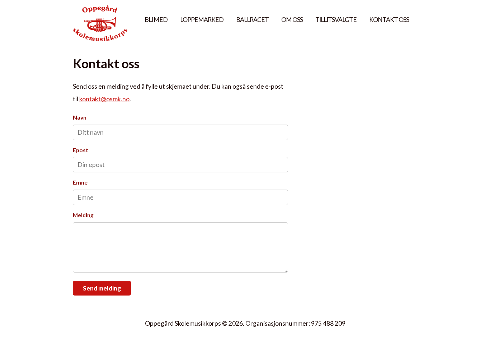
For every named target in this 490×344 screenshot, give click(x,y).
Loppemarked (201, 19)
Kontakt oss (389, 19)
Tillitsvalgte (336, 19)
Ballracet (252, 19)
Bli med (156, 19)
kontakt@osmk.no (104, 99)
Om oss (292, 19)
